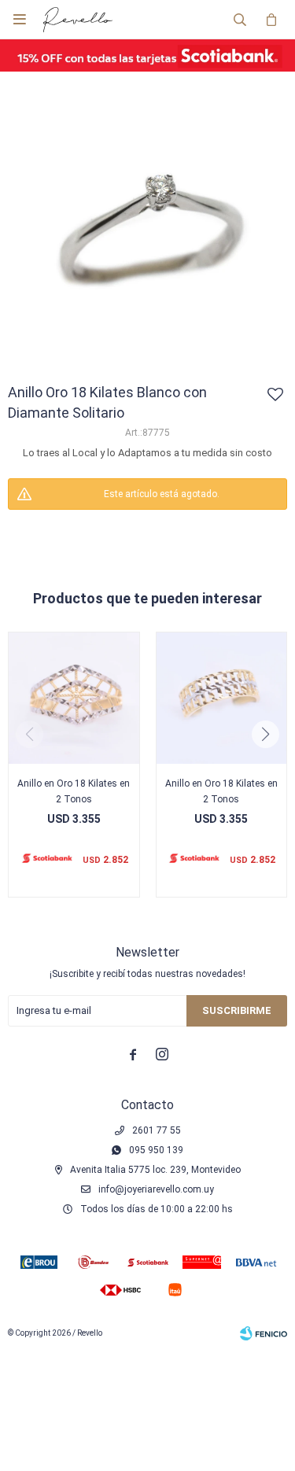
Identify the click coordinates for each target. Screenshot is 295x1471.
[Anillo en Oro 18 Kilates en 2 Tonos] (74, 698)
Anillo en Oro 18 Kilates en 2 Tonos (73, 791)
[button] (240, 19)
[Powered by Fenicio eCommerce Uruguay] (263, 1333)
